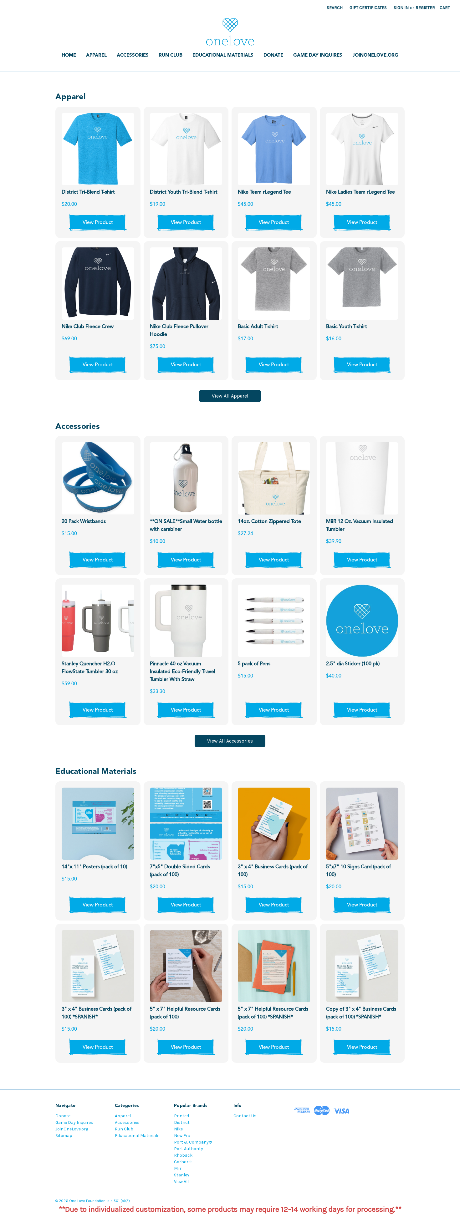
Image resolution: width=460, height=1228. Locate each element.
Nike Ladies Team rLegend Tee (360, 192)
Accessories (133, 55)
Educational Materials (222, 55)
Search (335, 7)
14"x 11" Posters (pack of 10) (94, 867)
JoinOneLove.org (375, 55)
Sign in (401, 7)
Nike (178, 1129)
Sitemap (63, 1135)
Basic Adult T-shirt (258, 326)
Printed (181, 1116)
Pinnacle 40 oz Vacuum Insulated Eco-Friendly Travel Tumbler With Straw (182, 672)
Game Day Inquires (317, 55)
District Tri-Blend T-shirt (88, 192)
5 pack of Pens (254, 664)
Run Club (170, 55)
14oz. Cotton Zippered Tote (269, 521)
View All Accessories (230, 741)
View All (181, 1181)
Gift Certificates (368, 7)
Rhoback (183, 1155)
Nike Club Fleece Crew (88, 326)
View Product (98, 222)
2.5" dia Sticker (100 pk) (353, 664)
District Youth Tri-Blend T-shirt (183, 192)
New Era (182, 1135)
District (182, 1122)
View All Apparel (230, 396)
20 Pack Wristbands (84, 521)
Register (425, 7)
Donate (273, 55)
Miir (177, 1168)
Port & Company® (193, 1142)
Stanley (181, 1175)
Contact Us (245, 1116)
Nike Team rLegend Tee (264, 192)
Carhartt (183, 1162)
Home (69, 55)
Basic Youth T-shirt (346, 326)
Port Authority (188, 1148)
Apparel (96, 55)
